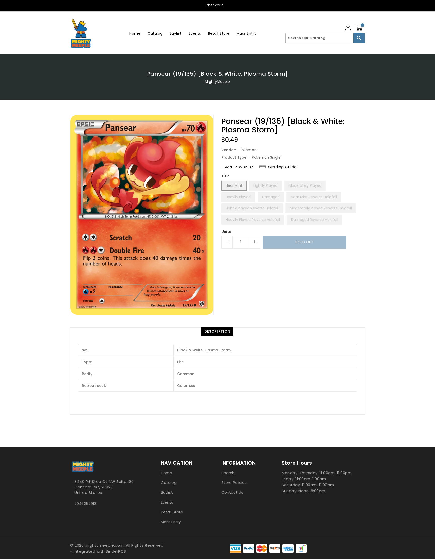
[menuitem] (134, 33)
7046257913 (85, 503)
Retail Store (172, 512)
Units (226, 231)
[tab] (217, 331)
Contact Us (232, 492)
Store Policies (234, 482)
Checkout (214, 5)
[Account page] (348, 28)
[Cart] (360, 28)
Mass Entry (171, 521)
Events (167, 502)
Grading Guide (282, 166)
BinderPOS (116, 551)
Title (225, 175)
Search (228, 472)
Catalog (169, 482)
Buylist (167, 492)
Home (166, 472)
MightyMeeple (217, 81)
